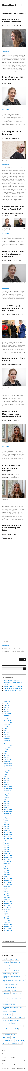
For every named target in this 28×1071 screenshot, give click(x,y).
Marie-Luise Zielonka (17, 189)
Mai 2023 (6, 776)
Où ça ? (14, 1023)
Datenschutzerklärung (8, 1064)
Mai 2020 (6, 845)
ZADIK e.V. (19, 200)
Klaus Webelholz (18, 186)
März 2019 (6, 872)
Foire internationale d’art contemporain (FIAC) (13, 981)
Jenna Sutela (15, 515)
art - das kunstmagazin (20, 651)
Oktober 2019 (7, 859)
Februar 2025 (7, 736)
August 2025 (7, 724)
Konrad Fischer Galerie (18, 999)
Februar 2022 (7, 805)
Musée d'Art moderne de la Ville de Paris (14, 1017)
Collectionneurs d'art (16, 167)
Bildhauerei (15, 112)
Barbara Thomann (7, 177)
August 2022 (7, 794)
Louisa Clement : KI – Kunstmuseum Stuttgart (12, 468)
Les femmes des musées (17, 170)
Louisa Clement (14, 63)
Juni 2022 (6, 797)
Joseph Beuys (6, 999)
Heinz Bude (7, 183)
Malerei (20, 172)
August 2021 (7, 817)
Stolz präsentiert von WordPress (18, 1068)
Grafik (22, 169)
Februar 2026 (7, 713)
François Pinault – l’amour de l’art (13, 688)
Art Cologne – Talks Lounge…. (11, 132)
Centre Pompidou (8, 965)
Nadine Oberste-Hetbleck (19, 192)
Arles (4, 959)
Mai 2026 (6, 707)
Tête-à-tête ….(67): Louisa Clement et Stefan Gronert (13, 308)
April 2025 (6, 732)
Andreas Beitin (21, 55)
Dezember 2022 (8, 786)
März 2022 (6, 803)
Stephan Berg (12, 71)
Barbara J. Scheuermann (7, 56)
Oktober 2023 (7, 767)
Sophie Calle (15, 1037)
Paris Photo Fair (13, 404)
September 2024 (8, 746)
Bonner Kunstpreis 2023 (18, 56)
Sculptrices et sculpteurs (14, 115)
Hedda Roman (16, 182)
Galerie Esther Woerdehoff (10, 984)
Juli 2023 (6, 772)
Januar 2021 (7, 830)
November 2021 (8, 811)
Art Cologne (10, 959)
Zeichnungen (8, 174)
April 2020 (6, 847)
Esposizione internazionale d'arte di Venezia (12, 977)
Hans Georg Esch (9, 182)
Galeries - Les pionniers (16, 169)
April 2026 (6, 709)
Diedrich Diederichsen (12, 180)
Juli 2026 (6, 703)
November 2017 (8, 903)
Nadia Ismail (21, 66)
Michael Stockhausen (13, 66)
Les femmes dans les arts (12, 650)
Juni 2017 (6, 913)
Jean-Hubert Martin (8, 996)
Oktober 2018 (7, 882)
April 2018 (6, 894)
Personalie (14, 55)
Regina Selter (22, 196)
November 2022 (8, 788)
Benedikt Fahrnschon (16, 177)
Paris (14, 1026)
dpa (3, 58)
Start (3, 1050)
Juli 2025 (6, 726)
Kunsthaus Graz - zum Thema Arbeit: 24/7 (11, 242)
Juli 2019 (6, 865)
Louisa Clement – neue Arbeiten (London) (13, 78)
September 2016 (8, 930)
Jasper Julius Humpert (16, 183)
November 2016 (8, 926)
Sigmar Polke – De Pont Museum (12, 690)
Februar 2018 (7, 897)
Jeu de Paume (19, 996)
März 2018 (6, 895)
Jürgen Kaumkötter (13, 185)
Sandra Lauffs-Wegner (14, 197)
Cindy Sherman (18, 970)
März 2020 (6, 849)
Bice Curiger (6, 962)
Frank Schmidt (17, 454)
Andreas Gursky (5, 241)
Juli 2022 (6, 796)
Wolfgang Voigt (13, 200)
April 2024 (6, 755)
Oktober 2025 (7, 721)
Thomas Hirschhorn (8, 1040)
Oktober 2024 (7, 744)
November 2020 (8, 834)
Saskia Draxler (22, 197)
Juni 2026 (6, 705)
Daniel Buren (6, 973)
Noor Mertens (5, 193)
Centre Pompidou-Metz (9, 968)
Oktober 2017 (7, 905)
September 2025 (8, 722)
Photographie (5, 115)
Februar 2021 (7, 828)
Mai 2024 (6, 753)
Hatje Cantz (10, 61)
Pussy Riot (19, 195)
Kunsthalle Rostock (19, 62)
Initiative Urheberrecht (18, 61)
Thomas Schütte (19, 1040)
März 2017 (6, 919)
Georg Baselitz (7, 990)
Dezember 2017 (8, 901)
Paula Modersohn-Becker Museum (13, 124)
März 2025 (6, 734)
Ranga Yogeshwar (14, 196)
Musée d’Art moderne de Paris (11, 1020)
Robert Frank (14, 1029)
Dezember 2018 (8, 878)
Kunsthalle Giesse (15, 653)
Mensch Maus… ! (9, 5)
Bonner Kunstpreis (6, 118)
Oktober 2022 (7, 790)
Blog (20, 112)
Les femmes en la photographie (16, 345)
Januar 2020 (7, 853)
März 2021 (6, 826)
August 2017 (7, 909)
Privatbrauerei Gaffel (12, 195)
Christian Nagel (12, 179)
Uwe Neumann (19, 71)
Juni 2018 (6, 890)
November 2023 (8, 765)
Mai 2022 (6, 799)
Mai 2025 (6, 730)
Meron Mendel (9, 192)
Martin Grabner (9, 244)
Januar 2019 (7, 876)
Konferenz (9, 170)
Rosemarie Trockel (8, 1031)
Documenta (15, 973)
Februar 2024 (7, 759)
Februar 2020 (7, 851)
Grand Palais (6, 993)
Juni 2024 (6, 751)
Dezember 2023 (8, 763)
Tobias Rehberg (20, 199)
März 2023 (6, 780)
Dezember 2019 (8, 855)
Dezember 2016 (8, 924)
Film (24, 291)
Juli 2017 (6, 911)
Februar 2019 (7, 874)
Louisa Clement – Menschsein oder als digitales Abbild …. (12, 413)
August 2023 (7, 771)
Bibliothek (10, 112)
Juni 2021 (6, 821)
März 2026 (6, 711)
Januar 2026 (7, 715)
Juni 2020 (6, 844)
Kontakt (4, 1060)
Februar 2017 (7, 920)
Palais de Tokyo (7, 1026)
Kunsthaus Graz (19, 241)
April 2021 (6, 824)
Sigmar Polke (6, 1037)
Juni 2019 (6, 867)
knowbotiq (4, 516)
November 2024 (8, 742)
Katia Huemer (12, 241)
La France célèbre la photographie (13, 686)
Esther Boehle (7, 58)
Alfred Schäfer (18, 174)
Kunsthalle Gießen (11, 62)
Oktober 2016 (7, 928)
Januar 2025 (7, 738)
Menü (23, 5)
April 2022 (6, 801)
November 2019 (8, 857)
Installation (4, 170)
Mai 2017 (6, 915)
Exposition (4, 114)
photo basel (6, 1029)
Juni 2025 (6, 728)
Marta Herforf (16, 519)
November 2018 (8, 880)
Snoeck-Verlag (13, 69)
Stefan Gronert (5, 71)
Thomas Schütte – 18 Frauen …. (12, 680)
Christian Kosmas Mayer (16, 510)
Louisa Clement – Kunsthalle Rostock (11, 20)
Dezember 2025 (8, 717)
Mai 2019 (6, 869)
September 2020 (8, 838)
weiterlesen (5, 51)
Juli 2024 (6, 749)
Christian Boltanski (8, 970)
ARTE (16, 959)
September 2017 (8, 907)
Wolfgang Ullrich (5, 200)
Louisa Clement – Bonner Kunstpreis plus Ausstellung (13, 253)
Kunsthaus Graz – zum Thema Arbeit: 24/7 (13, 207)
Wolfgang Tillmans (17, 1043)
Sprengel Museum (21, 69)
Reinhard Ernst (5, 197)
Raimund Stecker (6, 196)
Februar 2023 (7, 782)
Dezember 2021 (8, 809)
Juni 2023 (6, 774)
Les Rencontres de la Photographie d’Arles (12, 1008)
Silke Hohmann (13, 199)
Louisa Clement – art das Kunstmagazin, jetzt (12, 527)
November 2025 (8, 719)
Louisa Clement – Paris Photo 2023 (13, 359)
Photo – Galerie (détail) (8, 1057)
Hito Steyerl (9, 515)
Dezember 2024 (8, 740)
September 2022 (8, 792)
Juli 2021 (6, 819)
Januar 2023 (7, 784)
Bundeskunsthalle (16, 962)
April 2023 (6, 778)
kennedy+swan (21, 515)
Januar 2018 (7, 899)
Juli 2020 (6, 842)
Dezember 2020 (8, 832)
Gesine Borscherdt (6, 653)
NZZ (9, 68)
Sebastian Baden (6, 199)
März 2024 (6, 757)
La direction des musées (9, 1002)
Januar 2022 (7, 807)
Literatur (9, 114)
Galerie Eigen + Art (15, 58)
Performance (9, 173)
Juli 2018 (6, 888)
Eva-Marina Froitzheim (16, 512)
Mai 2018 (6, 892)
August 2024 (7, 747)
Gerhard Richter (16, 990)
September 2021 (8, 815)
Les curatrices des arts (9, 1004)
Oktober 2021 (7, 813)
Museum (13, 114)
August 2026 (7, 701)
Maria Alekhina (9, 189)
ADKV (13, 174)
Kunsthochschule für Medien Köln (13, 187)
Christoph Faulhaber (6, 512)
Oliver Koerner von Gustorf (14, 193)
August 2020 (7, 840)
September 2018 (8, 884)
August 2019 (7, 863)
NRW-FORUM (6, 1023)
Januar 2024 (7, 761)
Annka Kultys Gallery (6, 117)
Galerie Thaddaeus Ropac (10, 987)
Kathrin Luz (11, 186)
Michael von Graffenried (9, 1011)
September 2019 (8, 861)
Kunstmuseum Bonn (6, 63)
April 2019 (6, 870)
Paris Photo (12, 68)
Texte (21, 115)
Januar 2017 (7, 922)
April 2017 (6, 917)
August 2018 (7, 886)
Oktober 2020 (7, 836)
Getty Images (16, 59)
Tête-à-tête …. (22, 348)
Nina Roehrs (4, 68)
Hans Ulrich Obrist (16, 993)
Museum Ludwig (7, 1014)
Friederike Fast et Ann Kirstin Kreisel (10, 513)
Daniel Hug (18, 179)
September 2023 (8, 769)
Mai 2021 (6, 822)
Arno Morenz (9, 176)
